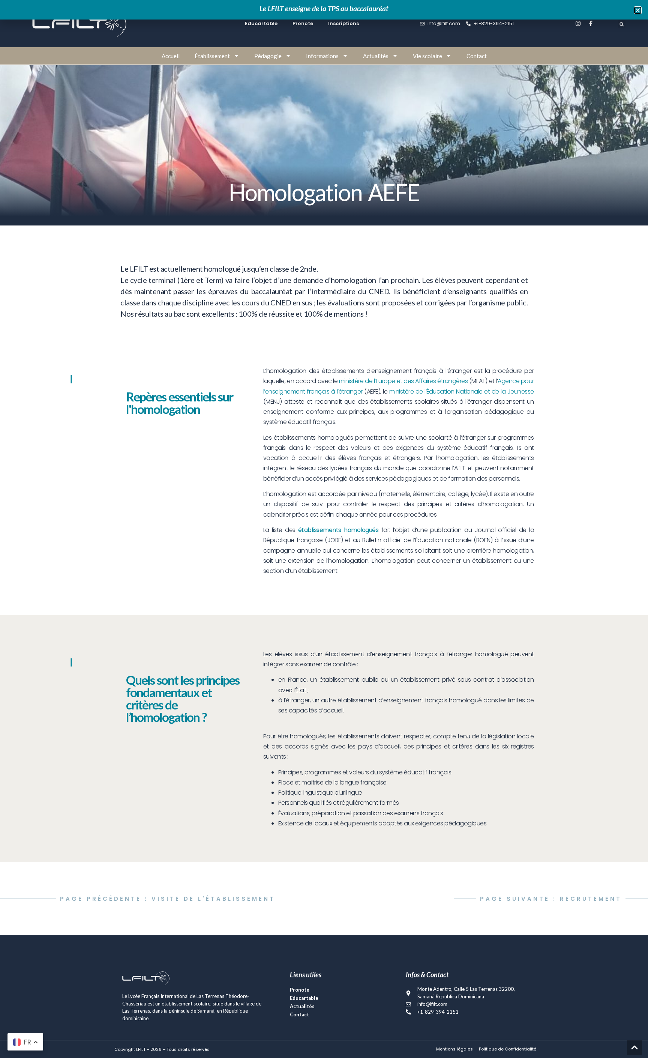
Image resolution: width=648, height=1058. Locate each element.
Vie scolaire (427, 56)
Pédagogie (268, 56)
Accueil (171, 56)
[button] (622, 24)
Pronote (299, 990)
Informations (322, 56)
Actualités (375, 56)
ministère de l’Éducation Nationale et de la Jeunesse (461, 391)
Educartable (304, 998)
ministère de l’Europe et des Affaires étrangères (403, 381)
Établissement (212, 56)
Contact (476, 56)
